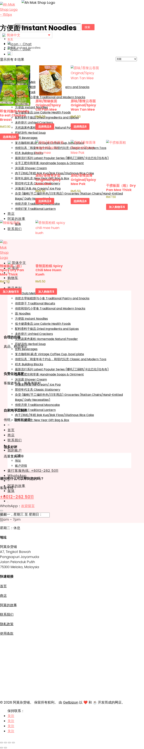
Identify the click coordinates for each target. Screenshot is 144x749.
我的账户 (15, 450)
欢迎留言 (28, 506)
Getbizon (70, 702)
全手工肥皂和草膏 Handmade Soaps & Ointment (49, 374)
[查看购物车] (10, 54)
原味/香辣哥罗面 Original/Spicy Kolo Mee (48, 179)
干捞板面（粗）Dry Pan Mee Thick (121, 187)
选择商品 (8, 137)
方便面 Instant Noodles (31, 107)
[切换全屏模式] (5, 742)
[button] (26, 35)
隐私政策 (7, 624)
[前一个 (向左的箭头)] (1, 747)
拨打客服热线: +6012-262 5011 (33, 470)
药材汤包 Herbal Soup (30, 133)
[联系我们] (20, 44)
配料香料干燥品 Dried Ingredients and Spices (47, 329)
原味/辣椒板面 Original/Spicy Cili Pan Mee (48, 105)
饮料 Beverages (26, 349)
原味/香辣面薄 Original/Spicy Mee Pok (83, 179)
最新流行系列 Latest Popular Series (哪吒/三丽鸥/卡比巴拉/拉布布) (62, 369)
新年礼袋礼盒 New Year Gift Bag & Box (42, 420)
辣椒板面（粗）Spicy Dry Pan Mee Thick (12, 270)
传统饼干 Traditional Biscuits (35, 92)
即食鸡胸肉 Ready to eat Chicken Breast (14, 115)
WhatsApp (17, 475)
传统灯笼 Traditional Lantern (35, 209)
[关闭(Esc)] (13, 742)
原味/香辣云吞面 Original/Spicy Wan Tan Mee (83, 105)
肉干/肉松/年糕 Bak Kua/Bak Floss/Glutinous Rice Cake (54, 415)
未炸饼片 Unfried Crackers (34, 122)
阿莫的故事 (16, 218)
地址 (18, 460)
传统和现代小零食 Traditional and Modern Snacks (50, 308)
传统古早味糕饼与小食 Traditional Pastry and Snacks (52, 298)
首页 (11, 430)
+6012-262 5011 (17, 497)
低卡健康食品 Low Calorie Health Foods (43, 324)
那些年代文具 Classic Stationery (37, 389)
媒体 (11, 491)
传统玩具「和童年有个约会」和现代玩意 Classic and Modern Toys (60, 359)
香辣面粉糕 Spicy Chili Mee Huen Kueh (49, 270)
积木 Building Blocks (29, 153)
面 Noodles (23, 313)
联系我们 (15, 440)
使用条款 (7, 633)
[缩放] (1, 742)
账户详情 (21, 466)
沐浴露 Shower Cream (31, 168)
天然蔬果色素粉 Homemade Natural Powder (46, 339)
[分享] (9, 742)
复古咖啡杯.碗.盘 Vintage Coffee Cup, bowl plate (49, 354)
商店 (11, 213)
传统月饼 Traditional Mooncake (37, 405)
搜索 (87, 27)
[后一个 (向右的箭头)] (5, 747)
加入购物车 (116, 207)
